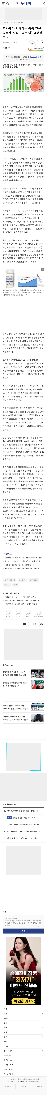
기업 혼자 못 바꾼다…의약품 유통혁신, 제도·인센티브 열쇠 (22, 597)
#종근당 (6, 585)
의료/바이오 (19, 22)
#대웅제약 (22, 580)
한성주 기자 (7, 48)
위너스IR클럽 (8, 1074)
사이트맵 (39, 1087)
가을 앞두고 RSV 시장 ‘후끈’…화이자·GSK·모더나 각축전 (22, 604)
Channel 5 (8, 1069)
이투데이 (5, 22)
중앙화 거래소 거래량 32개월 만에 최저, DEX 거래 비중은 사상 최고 (24, 568)
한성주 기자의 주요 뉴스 (12, 593)
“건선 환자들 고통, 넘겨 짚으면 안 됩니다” (20, 565)
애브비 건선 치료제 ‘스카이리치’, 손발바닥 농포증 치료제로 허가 (24, 561)
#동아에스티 (34, 580)
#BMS (16, 585)
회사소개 (8, 1087)
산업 (12, 22)
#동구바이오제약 (9, 580)
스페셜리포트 (8, 1065)
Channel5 (33, 57)
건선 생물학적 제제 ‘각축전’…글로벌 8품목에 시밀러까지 (24, 557)
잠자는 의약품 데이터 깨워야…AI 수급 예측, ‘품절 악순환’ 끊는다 (22, 600)
